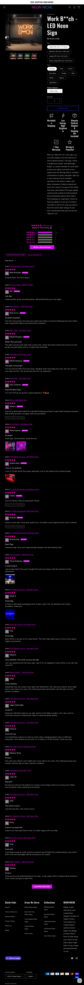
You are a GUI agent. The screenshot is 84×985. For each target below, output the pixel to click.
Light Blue (53, 82)
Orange (52, 69)
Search (7, 907)
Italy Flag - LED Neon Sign (20, 330)
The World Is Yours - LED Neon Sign (24, 457)
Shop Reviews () (35, 255)
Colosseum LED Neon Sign (20, 354)
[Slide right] (39, 56)
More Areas (29, 933)
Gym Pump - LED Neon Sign (21, 424)
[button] (4, 7)
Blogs (7, 930)
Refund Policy (10, 916)
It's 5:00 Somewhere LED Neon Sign (24, 489)
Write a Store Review (42, 247)
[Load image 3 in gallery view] (27, 56)
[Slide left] (7, 56)
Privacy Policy (10, 921)
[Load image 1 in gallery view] (13, 56)
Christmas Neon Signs (49, 930)
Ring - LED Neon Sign (18, 400)
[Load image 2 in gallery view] (20, 56)
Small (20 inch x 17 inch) (58, 47)
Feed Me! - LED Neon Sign (20, 378)
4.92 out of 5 (47, 225)
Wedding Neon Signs (49, 908)
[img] (42, 225)
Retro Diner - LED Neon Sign (21, 307)
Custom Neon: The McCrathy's (22, 266)
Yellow (61, 78)
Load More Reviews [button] (42, 887)
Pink (73, 73)
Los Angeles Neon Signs (31, 920)
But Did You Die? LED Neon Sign (23, 625)
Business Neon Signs (49, 915)
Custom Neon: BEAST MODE (21, 285)
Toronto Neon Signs (29, 927)
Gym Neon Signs (50, 936)
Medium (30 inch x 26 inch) (59, 51)
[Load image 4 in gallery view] (34, 56)
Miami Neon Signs (31, 907)
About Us (8, 926)
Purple (64, 73)
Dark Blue (52, 73)
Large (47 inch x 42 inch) (58, 56)
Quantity (50, 97)
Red (61, 69)
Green (70, 69)
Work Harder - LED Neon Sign (22, 672)
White (51, 78)
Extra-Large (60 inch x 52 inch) (60, 61)
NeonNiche (13, 983)
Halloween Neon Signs (50, 923)
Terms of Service (11, 912)
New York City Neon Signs (30, 913)
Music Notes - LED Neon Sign (21, 555)
